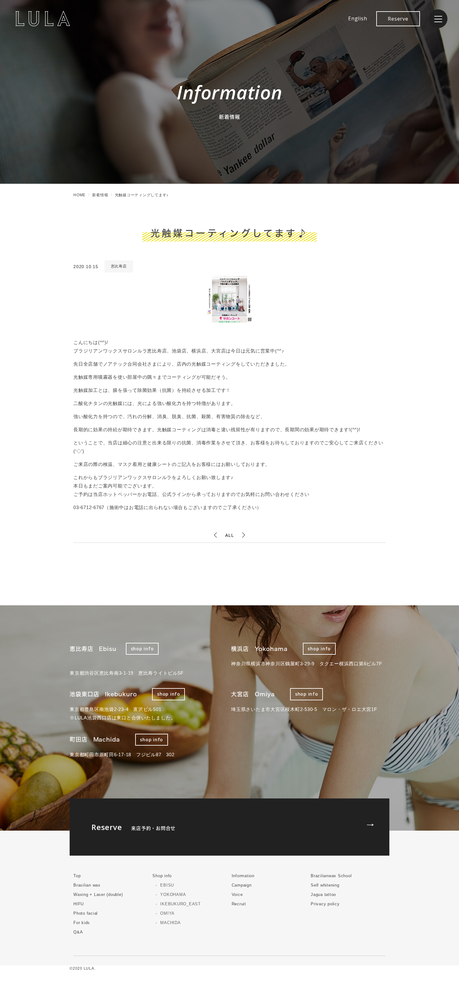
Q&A (78, 932)
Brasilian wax (87, 885)
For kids (81, 922)
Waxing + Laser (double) (98, 894)
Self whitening (325, 885)
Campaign (242, 885)
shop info (142, 649)
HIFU (78, 904)
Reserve (398, 18)
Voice (237, 894)
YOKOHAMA (173, 894)
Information (243, 875)
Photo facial (85, 913)
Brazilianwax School (331, 875)
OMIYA (167, 913)
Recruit (239, 904)
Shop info (162, 875)
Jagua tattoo (323, 894)
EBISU (167, 885)
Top (77, 875)
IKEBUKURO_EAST (180, 904)
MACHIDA (170, 922)
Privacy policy (325, 904)
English (357, 18)
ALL (229, 535)
